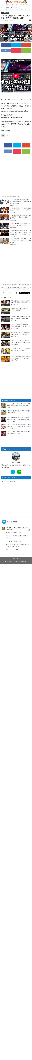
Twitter (16, 549)
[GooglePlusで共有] (26, 45)
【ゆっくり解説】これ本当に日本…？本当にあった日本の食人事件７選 (16, 284)
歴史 (17, 4)
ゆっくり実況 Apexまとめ (8, 481)
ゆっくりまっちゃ (5, 12)
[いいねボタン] (3, 135)
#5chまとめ (13, 546)
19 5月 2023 (9, 529)
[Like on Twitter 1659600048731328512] (13, 549)
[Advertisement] (16, 174)
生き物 (11, 4)
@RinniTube (25, 528)
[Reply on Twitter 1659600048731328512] (7, 549)
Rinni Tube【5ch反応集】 (14, 528)
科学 (7, 4)
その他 (29, 4)
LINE (19, 472)
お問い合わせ (16, 558)
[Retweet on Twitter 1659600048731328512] (10, 549)
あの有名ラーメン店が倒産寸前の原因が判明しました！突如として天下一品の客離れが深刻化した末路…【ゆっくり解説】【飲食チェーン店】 (16, 288)
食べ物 (2, 4)
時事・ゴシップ (23, 4)
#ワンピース (9, 544)
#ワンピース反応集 (19, 544)
